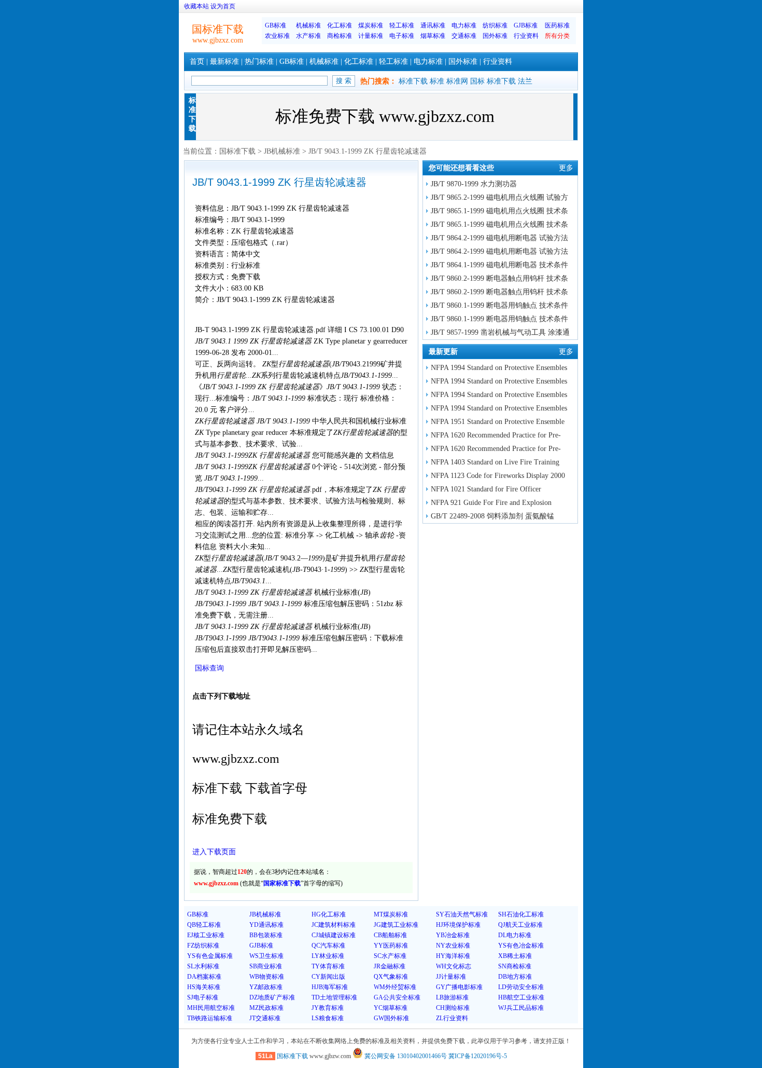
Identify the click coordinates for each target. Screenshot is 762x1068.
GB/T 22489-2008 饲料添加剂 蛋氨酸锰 (492, 516)
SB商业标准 (265, 966)
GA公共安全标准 (397, 997)
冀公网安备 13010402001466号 (405, 1056)
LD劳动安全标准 (521, 987)
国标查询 (209, 668)
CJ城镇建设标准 (334, 935)
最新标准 (224, 61)
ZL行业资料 (452, 1018)
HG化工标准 (329, 914)
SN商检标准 (514, 966)
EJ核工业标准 (205, 935)
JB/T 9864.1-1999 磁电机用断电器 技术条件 (499, 265)
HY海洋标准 (453, 956)
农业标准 (277, 35)
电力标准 (463, 25)
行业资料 (526, 35)
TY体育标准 (328, 966)
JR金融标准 (389, 966)
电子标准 (401, 35)
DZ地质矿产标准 (272, 997)
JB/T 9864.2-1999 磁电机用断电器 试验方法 (499, 238)
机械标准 (308, 25)
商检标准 (339, 35)
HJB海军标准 (330, 987)
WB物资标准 (266, 976)
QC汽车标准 (328, 945)
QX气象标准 (391, 976)
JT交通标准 (264, 1018)
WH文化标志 (453, 966)
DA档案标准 (204, 976)
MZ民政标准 (266, 1007)
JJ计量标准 (451, 976)
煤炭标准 (370, 25)
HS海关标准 (203, 987)
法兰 (525, 81)
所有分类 (557, 35)
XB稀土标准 (515, 956)
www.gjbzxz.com (217, 40)
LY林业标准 (328, 956)
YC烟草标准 (390, 1007)
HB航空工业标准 (521, 997)
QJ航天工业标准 (520, 924)
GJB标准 (526, 25)
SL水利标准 (203, 966)
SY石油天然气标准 (462, 914)
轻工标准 (401, 25)
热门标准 (259, 61)
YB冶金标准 (453, 935)
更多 (566, 168)
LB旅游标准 (452, 997)
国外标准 (495, 35)
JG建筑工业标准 (396, 924)
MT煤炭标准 (391, 914)
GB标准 (275, 25)
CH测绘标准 (453, 1007)
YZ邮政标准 (266, 987)
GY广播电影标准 (459, 987)
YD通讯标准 (266, 924)
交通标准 (463, 35)
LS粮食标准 (328, 1018)
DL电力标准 (514, 935)
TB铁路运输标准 (209, 1018)
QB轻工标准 (204, 924)
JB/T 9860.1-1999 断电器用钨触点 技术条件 (499, 305)
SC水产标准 (390, 956)
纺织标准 (495, 25)
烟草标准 (432, 35)
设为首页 (222, 6)
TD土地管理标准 (334, 997)
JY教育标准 (328, 1007)
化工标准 (339, 25)
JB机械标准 (282, 151)
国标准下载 (237, 151)
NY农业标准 (453, 945)
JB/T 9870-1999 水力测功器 (474, 184)
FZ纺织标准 (203, 945)
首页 (197, 61)
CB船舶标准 (390, 935)
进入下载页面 (214, 852)
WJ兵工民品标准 (521, 1007)
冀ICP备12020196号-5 (477, 1056)
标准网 (457, 81)
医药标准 (557, 25)
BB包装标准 (266, 935)
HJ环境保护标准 (458, 924)
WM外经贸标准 (395, 987)
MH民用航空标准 (211, 1007)
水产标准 (308, 35)
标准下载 (413, 81)
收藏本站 (196, 6)
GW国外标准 (391, 1018)
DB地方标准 (515, 976)
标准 (437, 81)
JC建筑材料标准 (334, 924)
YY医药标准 (391, 945)
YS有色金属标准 (210, 956)
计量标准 (370, 35)
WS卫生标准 (266, 956)
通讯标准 (432, 25)
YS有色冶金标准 (521, 945)
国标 (477, 81)
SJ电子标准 (202, 997)
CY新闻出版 (328, 976)
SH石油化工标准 (521, 914)
